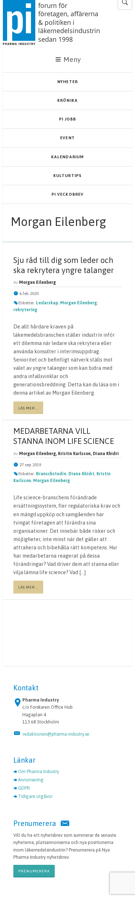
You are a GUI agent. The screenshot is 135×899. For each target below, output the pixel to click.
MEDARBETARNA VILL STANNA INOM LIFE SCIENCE (63, 436)
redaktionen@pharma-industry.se (56, 734)
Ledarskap (47, 302)
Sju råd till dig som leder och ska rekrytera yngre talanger (63, 265)
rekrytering (25, 309)
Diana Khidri (81, 473)
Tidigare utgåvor (35, 796)
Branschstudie (51, 473)
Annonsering (31, 779)
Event (67, 138)
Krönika (67, 100)
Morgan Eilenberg (78, 302)
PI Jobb (67, 119)
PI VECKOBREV (67, 194)
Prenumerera (34, 871)
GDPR (24, 788)
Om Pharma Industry (38, 771)
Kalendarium (67, 157)
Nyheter (67, 82)
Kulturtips (67, 175)
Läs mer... (28, 408)
